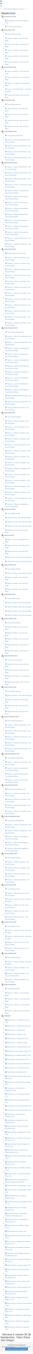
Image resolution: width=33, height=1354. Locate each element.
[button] (1, 1)
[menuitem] (1, 4)
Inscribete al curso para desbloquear (16, 1349)
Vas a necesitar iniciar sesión (23, 1347)
